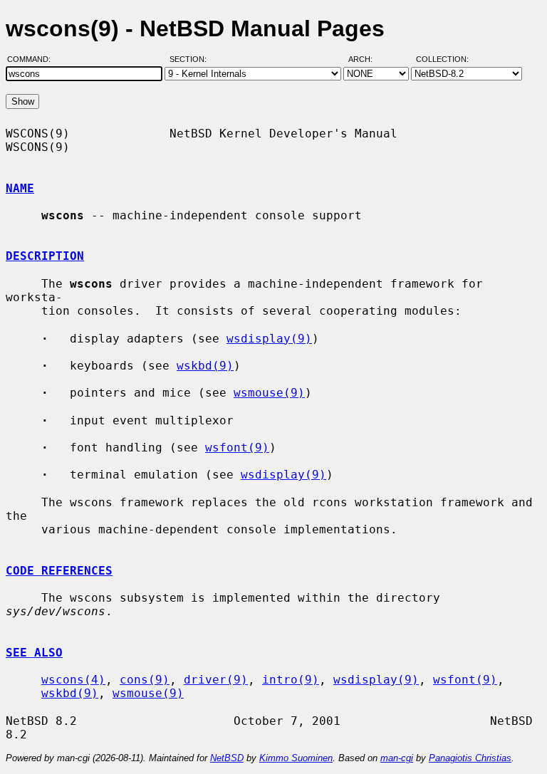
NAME (20, 188)
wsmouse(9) (269, 392)
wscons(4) (73, 679)
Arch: (366, 59)
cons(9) (145, 679)
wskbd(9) (205, 365)
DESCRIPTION (45, 256)
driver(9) (216, 679)
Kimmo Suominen (296, 758)
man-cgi (396, 758)
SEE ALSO (34, 652)
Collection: (442, 59)
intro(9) (290, 679)
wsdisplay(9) (269, 338)
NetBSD (227, 758)
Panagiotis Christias (470, 758)
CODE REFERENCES (59, 570)
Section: (191, 59)
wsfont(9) (237, 447)
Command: (33, 59)
